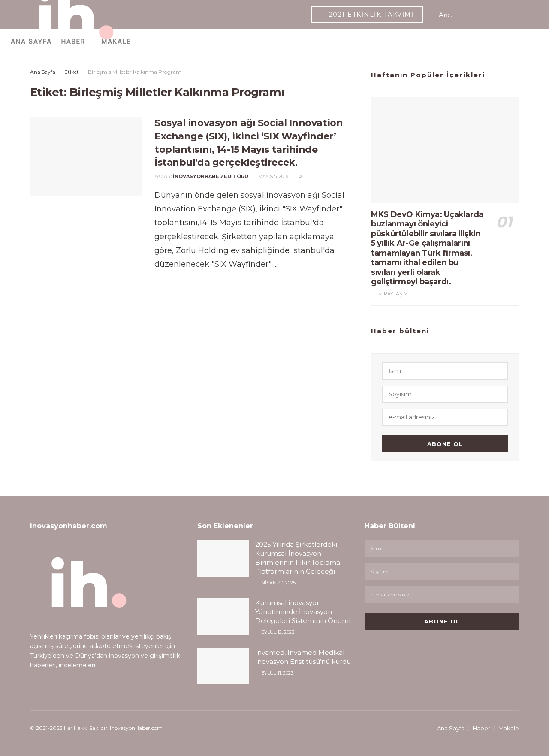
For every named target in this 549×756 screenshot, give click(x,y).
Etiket (71, 72)
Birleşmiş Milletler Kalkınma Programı (135, 72)
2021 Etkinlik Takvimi (369, 14)
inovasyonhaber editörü (210, 176)
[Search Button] (525, 14)
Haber (481, 728)
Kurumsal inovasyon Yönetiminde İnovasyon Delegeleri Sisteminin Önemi (302, 612)
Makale (508, 728)
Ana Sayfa (42, 72)
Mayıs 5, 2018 (272, 176)
